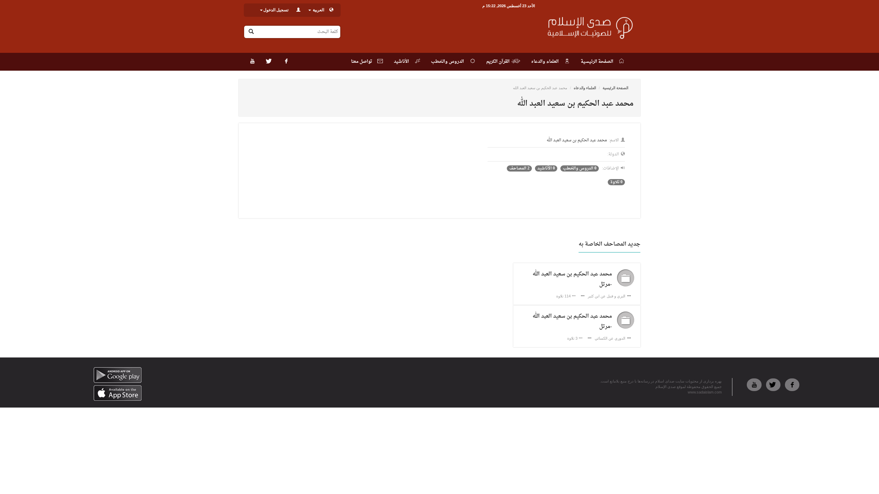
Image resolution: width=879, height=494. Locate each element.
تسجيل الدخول (275, 10)
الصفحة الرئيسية (615, 88)
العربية (318, 10)
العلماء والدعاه (585, 88)
